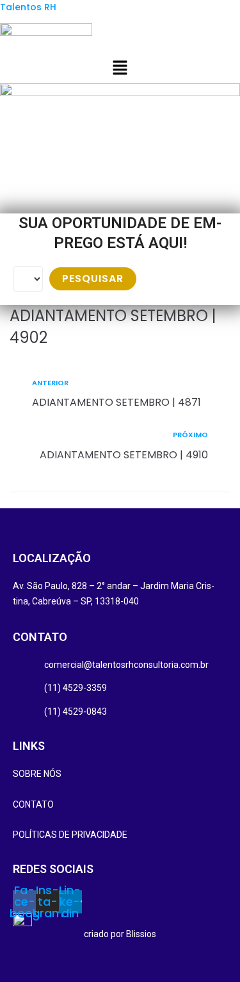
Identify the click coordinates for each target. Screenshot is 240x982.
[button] (119, 69)
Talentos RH (28, 7)
